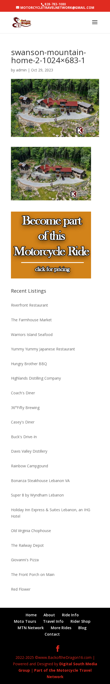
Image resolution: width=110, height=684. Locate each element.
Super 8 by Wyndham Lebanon (37, 495)
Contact (52, 634)
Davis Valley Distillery (29, 451)
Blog (82, 627)
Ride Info (70, 614)
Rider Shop (80, 621)
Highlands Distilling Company (36, 378)
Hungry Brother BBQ (29, 363)
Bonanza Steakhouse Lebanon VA (40, 480)
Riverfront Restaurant (29, 305)
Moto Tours (25, 621)
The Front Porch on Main (32, 574)
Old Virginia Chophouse (31, 530)
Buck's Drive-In (24, 436)
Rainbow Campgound (29, 465)
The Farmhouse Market (31, 319)
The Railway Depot (27, 545)
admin (21, 69)
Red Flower (20, 589)
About (49, 614)
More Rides (61, 627)
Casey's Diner (22, 422)
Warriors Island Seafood (32, 334)
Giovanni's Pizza (25, 559)
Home (31, 614)
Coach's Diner (23, 392)
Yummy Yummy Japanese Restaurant (43, 348)
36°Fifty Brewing (25, 407)
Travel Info (53, 621)
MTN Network (31, 627)
